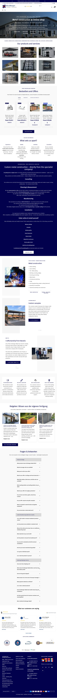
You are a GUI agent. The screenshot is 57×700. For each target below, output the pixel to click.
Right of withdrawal (20, 662)
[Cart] (54, 7)
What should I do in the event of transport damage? (28, 577)
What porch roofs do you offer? (23, 471)
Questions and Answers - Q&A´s (7, 663)
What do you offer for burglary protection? (26, 490)
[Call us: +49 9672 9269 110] (52, 3)
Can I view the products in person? (24, 555)
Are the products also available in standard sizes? (27, 524)
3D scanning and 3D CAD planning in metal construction (7, 685)
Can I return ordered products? (23, 585)
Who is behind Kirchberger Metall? (24, 601)
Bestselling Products (35, 97)
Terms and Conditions (20, 658)
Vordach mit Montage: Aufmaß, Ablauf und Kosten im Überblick (10, 426)
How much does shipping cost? (23, 564)
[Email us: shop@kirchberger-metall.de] (54, 3)
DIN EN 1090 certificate (7, 668)
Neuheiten (25, 97)
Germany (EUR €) (6, 691)
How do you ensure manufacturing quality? (26, 547)
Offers (19, 97)
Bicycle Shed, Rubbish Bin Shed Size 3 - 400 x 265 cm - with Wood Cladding (47, 117)
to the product (34, 325)
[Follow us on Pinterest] (48, 667)
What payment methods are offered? (24, 581)
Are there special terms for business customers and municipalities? (28, 596)
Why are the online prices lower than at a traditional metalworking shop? (28, 529)
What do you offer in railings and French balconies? (28, 475)
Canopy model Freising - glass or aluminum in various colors (22, 117)
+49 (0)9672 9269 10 (33, 673)
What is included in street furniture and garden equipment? (27, 505)
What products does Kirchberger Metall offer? (26, 463)
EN (40, 5)
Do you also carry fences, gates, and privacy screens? (26, 495)
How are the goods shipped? (23, 573)
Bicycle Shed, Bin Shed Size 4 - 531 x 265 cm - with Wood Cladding (35, 117)
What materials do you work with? (24, 533)
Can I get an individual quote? (23, 551)
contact (17, 667)
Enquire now (28, 252)
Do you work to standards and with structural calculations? (26, 542)
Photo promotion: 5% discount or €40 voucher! (7, 680)
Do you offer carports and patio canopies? (26, 500)
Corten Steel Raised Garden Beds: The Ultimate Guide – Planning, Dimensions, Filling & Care (28, 426)
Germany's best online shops (7, 670)
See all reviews (28, 633)
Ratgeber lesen (7, 438)
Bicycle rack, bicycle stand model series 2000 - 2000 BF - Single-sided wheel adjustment (9, 117)
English (13, 691)
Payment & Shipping (20, 663)
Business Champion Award (6, 674)
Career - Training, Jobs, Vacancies (7, 677)
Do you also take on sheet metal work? (25, 510)
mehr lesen (4, 629)
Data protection (19, 660)
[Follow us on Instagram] (45, 667)
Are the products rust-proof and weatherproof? (27, 537)
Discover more (28, 131)
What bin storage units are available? (25, 467)
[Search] (5, 10)
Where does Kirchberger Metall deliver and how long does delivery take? (28, 568)
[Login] (51, 7)
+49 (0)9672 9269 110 (33, 661)
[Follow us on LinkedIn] (42, 670)
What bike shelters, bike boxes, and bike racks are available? (27, 480)
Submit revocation (20, 669)
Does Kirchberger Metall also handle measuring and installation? (28, 590)
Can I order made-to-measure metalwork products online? (27, 519)
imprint (17, 665)
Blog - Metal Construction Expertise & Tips (7, 660)
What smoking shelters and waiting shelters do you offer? (28, 486)
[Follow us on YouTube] (51, 667)
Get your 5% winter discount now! (35, 1)
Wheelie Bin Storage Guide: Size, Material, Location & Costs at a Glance (45, 426)
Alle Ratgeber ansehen (10, 444)
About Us (4, 666)
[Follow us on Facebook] (42, 667)
